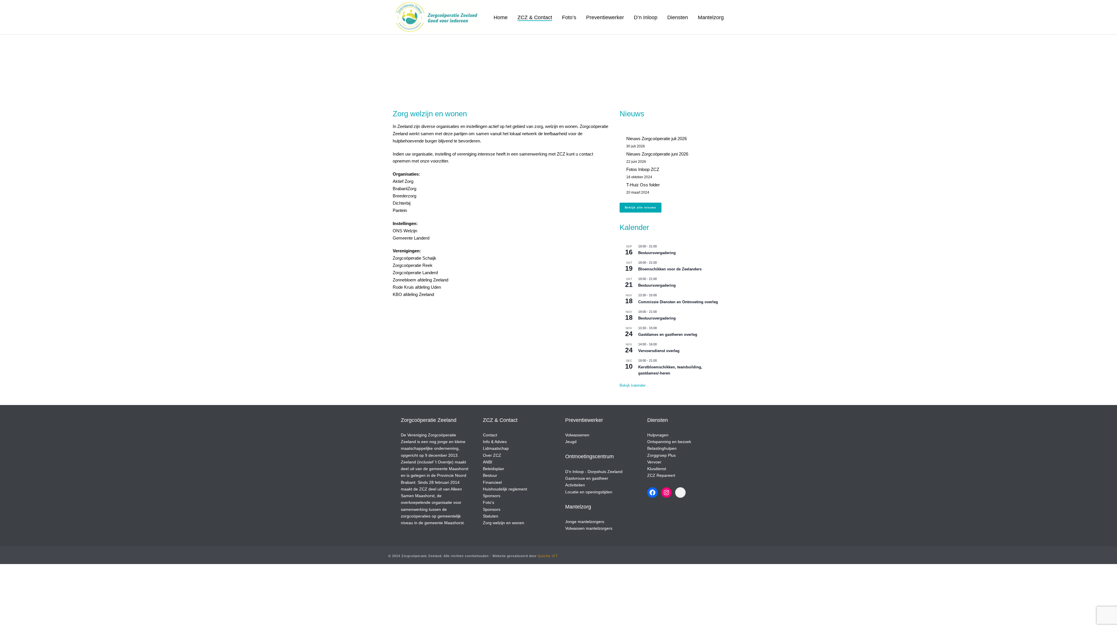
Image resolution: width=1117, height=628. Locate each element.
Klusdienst (656, 468)
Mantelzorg (711, 17)
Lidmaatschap (496, 448)
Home (501, 17)
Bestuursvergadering (657, 253)
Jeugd (571, 441)
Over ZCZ (492, 455)
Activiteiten (575, 485)
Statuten (490, 516)
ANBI (487, 462)
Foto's (488, 502)
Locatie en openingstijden (588, 492)
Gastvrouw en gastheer (586, 478)
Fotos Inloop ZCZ (642, 169)
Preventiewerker (605, 17)
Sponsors (491, 495)
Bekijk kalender (632, 385)
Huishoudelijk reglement (505, 489)
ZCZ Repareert (661, 475)
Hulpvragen (657, 435)
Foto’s (569, 17)
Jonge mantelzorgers (584, 521)
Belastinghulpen (662, 448)
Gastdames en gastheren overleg (667, 334)
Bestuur (490, 475)
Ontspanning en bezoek (669, 441)
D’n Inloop (645, 17)
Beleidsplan (493, 468)
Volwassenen (577, 435)
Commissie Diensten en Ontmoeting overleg (678, 302)
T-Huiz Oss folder (643, 184)
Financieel (492, 482)
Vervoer (654, 462)
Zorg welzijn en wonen (503, 522)
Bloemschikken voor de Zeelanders (670, 269)
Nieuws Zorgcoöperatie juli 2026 (656, 138)
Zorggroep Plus (661, 455)
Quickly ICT (548, 556)
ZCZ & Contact (534, 17)
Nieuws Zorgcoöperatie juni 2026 (657, 153)
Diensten (677, 17)
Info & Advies (495, 441)
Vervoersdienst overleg (659, 351)
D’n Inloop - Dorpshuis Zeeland (593, 471)
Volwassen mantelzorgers (588, 528)
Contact (490, 435)
